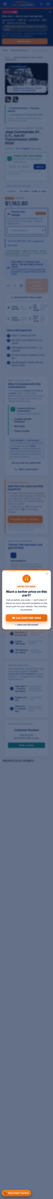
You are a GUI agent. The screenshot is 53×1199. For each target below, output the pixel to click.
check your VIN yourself (27, 624)
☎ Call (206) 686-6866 (26, 617)
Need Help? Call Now (16, 1193)
